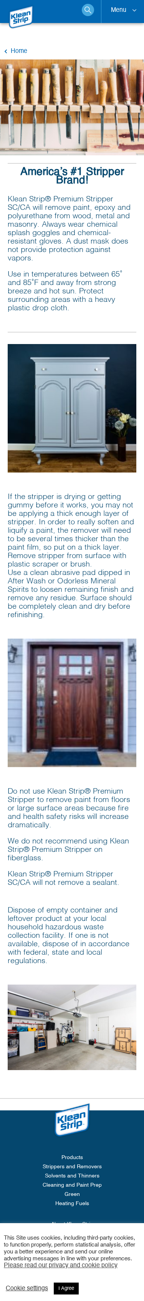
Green (72, 1194)
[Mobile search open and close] (88, 10)
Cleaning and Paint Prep (72, 1185)
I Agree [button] (66, 1288)
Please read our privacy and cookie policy (61, 1266)
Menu (118, 10)
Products (72, 1157)
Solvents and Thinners (72, 1176)
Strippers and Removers (72, 1166)
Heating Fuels (72, 1203)
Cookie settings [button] (27, 1289)
